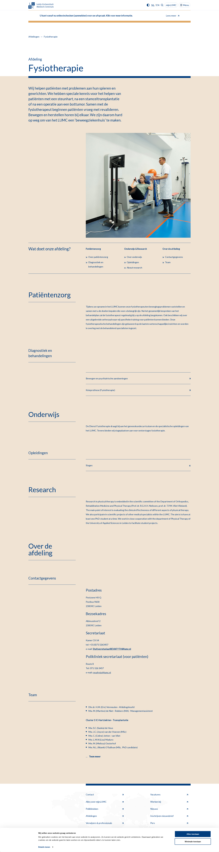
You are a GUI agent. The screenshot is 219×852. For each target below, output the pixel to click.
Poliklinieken (92, 808)
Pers (152, 823)
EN (157, 5)
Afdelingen (33, 36)
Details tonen (44, 847)
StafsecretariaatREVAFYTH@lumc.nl (112, 649)
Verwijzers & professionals (99, 823)
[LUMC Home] (41, 5)
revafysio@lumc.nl (102, 672)
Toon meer (95, 756)
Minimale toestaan (193, 841)
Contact (90, 794)
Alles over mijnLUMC (96, 801)
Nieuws (154, 808)
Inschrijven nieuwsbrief (162, 815)
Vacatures (155, 794)
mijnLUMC (171, 5)
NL (152, 5)
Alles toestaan (193, 834)
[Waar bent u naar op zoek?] (162, 5)
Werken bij (155, 801)
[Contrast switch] (148, 5)
